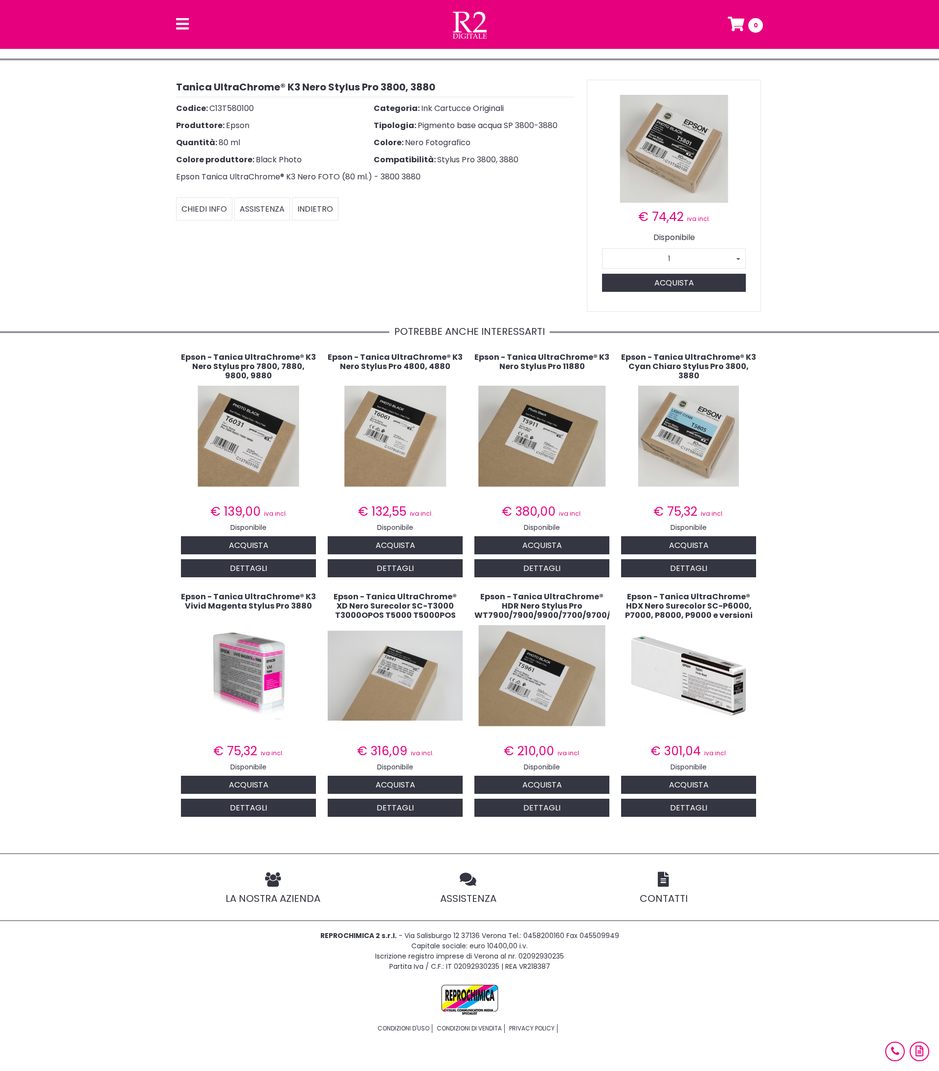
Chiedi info (204, 209)
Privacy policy (532, 1028)
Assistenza (262, 209)
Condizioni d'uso (403, 1028)
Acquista (674, 282)
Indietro (315, 209)
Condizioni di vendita (469, 1028)
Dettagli (248, 568)
